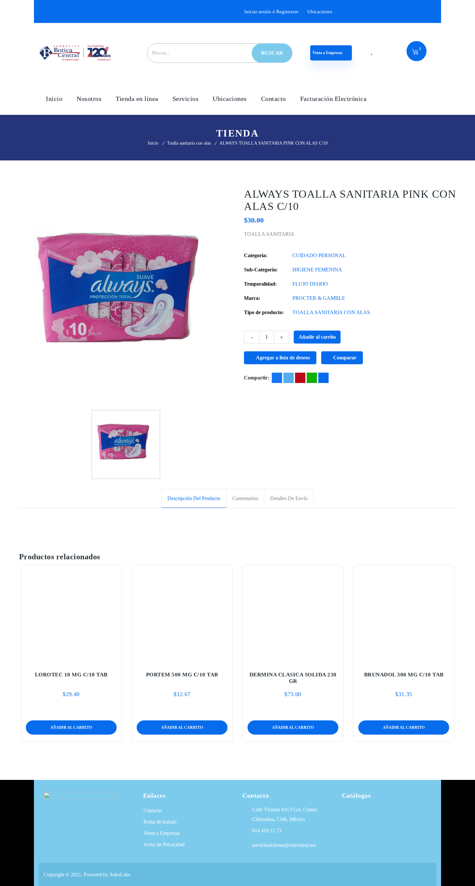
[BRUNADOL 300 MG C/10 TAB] (404, 614)
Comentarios (245, 498)
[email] (323, 378)
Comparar (344, 357)
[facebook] (277, 378)
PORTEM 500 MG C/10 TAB (182, 675)
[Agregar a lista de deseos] (71, 658)
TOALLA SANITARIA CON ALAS (331, 312)
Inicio (153, 143)
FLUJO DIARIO (310, 284)
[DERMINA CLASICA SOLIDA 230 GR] (293, 614)
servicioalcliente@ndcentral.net (284, 845)
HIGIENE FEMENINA (317, 269)
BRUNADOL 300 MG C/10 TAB (404, 675)
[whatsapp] (312, 378)
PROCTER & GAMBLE (318, 298)
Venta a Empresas (327, 52)
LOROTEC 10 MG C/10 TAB (71, 675)
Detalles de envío (289, 498)
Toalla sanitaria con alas (189, 143)
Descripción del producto (193, 498)
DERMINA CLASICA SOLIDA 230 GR (293, 678)
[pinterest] (300, 378)
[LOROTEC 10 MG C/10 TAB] (71, 614)
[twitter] (288, 378)
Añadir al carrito (317, 337)
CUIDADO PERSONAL (319, 255)
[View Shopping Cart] (415, 52)
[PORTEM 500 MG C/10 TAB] (182, 614)
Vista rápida (86, 658)
